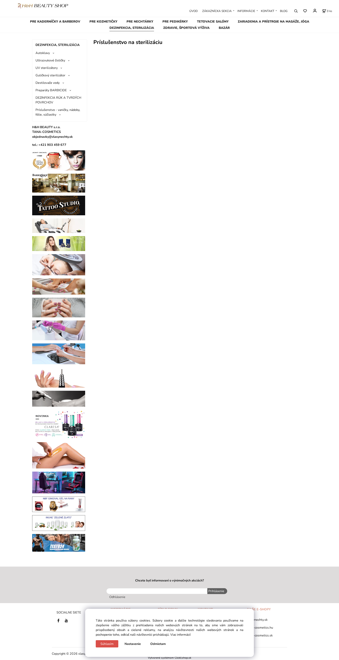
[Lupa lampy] (58, 264)
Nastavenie (133, 644)
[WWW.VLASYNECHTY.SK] (43, 6)
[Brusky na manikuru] (58, 377)
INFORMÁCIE (246, 11)
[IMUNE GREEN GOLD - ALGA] (58, 523)
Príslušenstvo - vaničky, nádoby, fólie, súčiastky (58, 112)
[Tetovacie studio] (58, 205)
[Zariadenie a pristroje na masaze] (58, 225)
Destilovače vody (48, 83)
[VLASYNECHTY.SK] (59, 620)
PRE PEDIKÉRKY (175, 21)
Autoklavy (43, 53)
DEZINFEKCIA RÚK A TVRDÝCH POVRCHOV (58, 100)
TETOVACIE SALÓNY (213, 21)
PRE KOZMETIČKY (103, 21)
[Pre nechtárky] (58, 307)
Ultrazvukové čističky (50, 60)
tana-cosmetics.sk (260, 635)
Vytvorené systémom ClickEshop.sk (169, 658)
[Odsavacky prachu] (58, 353)
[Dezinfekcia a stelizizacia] (58, 330)
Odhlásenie (117, 597)
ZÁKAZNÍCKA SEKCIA (217, 11)
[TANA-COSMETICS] (58, 243)
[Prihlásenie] (314, 10)
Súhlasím (107, 644)
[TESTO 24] (58, 542)
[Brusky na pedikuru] (58, 398)
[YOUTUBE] (66, 620)
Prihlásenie (216, 591)
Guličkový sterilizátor (50, 75)
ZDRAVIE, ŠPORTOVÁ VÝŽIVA (186, 28)
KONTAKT (267, 11)
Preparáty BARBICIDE (51, 90)
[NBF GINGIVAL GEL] (58, 504)
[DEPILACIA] (58, 455)
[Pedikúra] (58, 286)
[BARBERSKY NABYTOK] (58, 183)
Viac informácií (180, 635)
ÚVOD (193, 11)
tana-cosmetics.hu (260, 627)
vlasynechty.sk (257, 620)
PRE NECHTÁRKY (140, 21)
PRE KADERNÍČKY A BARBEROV (55, 21)
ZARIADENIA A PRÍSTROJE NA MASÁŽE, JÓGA (273, 21)
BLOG (284, 11)
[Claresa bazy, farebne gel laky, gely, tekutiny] (58, 424)
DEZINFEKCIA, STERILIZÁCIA (131, 28)
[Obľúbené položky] (305, 11)
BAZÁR (224, 28)
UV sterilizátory (47, 68)
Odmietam (158, 644)
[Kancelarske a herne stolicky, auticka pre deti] (58, 482)
